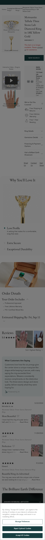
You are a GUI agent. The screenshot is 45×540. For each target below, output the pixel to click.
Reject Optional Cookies (22, 528)
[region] (22, 521)
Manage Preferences (22, 522)
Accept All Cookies (22, 535)
